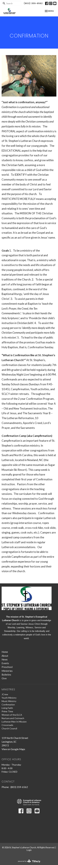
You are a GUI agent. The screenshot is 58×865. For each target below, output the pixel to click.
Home (5, 651)
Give (4, 678)
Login (29, 850)
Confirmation (8, 704)
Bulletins (6, 674)
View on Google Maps (13, 749)
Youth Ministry (9, 697)
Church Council (9, 728)
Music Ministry (9, 701)
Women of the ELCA (12, 714)
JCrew (5, 694)
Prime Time (7, 711)
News (5, 659)
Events (5, 663)
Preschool (7, 666)
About (5, 655)
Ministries (7, 670)
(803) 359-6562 (33, 3)
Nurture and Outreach (13, 718)
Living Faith (7, 708)
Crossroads (7, 725)
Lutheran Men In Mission (14, 721)
